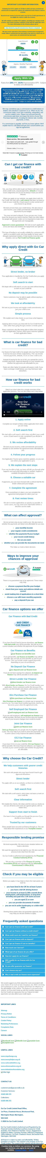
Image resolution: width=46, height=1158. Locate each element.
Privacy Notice (6, 1014)
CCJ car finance (34, 744)
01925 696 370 (6, 1094)
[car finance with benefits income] (23, 654)
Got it (31, 1150)
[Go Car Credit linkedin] (21, 1041)
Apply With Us (23, 78)
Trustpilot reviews (35, 828)
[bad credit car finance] (23, 630)
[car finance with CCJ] (23, 741)
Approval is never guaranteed (13, 225)
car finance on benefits (25, 657)
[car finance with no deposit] (23, 670)
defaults (33, 191)
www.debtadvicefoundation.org (12, 1069)
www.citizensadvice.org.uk (11, 1066)
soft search (25, 200)
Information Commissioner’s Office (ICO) (27, 864)
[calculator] (19, 47)
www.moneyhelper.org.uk (10, 1059)
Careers (4, 1030)
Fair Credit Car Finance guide (29, 238)
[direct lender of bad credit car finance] (23, 682)
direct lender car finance (15, 685)
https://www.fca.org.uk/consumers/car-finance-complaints (23, 28)
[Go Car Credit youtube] (33, 1041)
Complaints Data (7, 1027)
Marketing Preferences (9, 1024)
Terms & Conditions (8, 1017)
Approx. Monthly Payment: (23, 64)
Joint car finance (8, 730)
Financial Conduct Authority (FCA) (28, 857)
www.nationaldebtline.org (10, 1063)
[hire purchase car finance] (23, 698)
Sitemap (4, 1010)
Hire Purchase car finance (12, 701)
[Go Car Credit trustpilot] (7, 1043)
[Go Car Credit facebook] (7, 1041)
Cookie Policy (6, 1020)
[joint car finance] (23, 727)
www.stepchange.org (9, 1056)
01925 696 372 (6, 1101)
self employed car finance (29, 715)
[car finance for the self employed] (23, 713)
